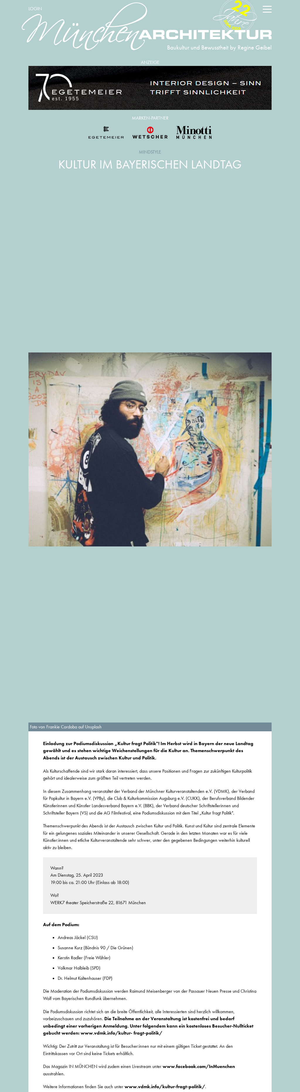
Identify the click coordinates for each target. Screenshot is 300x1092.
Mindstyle (150, 152)
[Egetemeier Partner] (106, 132)
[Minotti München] (194, 132)
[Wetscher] (150, 132)
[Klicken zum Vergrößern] (150, 449)
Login (35, 9)
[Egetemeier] (150, 88)
